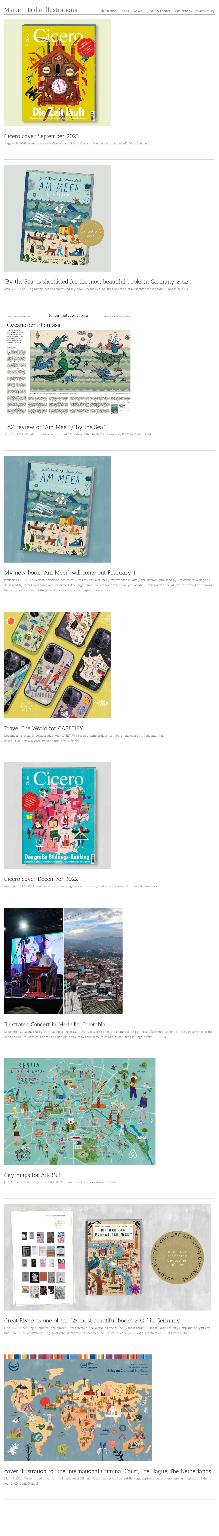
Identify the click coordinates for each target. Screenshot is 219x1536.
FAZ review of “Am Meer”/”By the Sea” (54, 427)
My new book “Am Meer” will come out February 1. (70, 572)
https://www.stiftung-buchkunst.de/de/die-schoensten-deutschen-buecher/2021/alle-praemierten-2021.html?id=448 (103, 1333)
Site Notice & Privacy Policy (195, 11)
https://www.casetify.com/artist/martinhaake (46, 741)
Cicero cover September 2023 (41, 136)
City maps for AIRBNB (32, 1175)
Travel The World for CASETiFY (43, 728)
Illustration (108, 11)
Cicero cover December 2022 (41, 879)
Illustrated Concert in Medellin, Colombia (55, 1024)
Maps (125, 11)
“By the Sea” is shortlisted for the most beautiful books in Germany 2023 (96, 281)
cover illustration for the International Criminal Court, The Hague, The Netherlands (107, 1471)
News (138, 11)
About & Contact (158, 11)
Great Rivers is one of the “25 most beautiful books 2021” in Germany (92, 1320)
